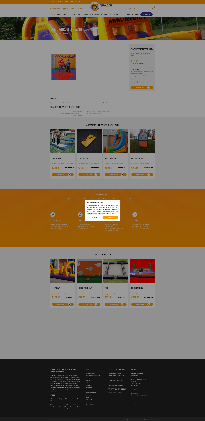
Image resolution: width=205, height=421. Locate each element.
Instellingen (94, 217)
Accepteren (110, 217)
